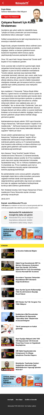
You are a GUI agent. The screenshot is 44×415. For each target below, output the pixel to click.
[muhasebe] (22, 4)
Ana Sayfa (10, 399)
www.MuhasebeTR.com (17, 203)
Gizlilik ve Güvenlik (31, 399)
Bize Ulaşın (19, 399)
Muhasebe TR (12, 406)
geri (3, 3)
